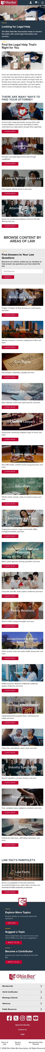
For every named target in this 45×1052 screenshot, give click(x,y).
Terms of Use (4, 1043)
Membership (7, 986)
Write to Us (13, 942)
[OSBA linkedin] (29, 1020)
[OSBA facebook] (9, 1020)
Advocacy (6, 1003)
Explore (12, 923)
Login (23, 1034)
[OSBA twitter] (16, 1020)
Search (7, 277)
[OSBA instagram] (22, 1020)
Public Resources (9, 1009)
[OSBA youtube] (35, 1020)
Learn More (10, 131)
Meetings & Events (10, 998)
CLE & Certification (10, 992)
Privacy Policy (18, 1043)
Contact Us (22, 1030)
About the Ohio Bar (22, 1025)
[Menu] (42, 2)
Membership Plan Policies (36, 1043)
